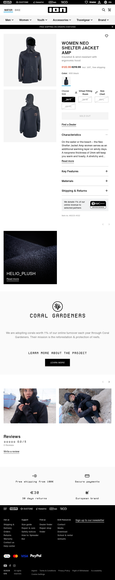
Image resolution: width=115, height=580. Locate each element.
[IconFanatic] (38, 2)
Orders (7, 531)
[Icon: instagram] (14, 565)
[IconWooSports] (64, 2)
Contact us (9, 542)
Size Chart (102, 92)
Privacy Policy (64, 570)
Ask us (6, 519)
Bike (17, 10)
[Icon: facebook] (10, 565)
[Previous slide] (103, 224)
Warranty (8, 538)
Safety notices (29, 531)
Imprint (34, 570)
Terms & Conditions (48, 570)
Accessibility (96, 570)
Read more (68, 161)
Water (8, 10)
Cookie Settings (38, 574)
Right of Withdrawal (80, 570)
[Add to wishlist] (106, 36)
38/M (85, 99)
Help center (9, 546)
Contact (61, 524)
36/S (68, 99)
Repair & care (28, 528)
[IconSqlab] (52, 2)
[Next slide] (109, 224)
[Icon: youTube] (5, 565)
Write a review (11, 451)
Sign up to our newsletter (89, 520)
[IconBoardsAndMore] (5, 509)
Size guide (27, 524)
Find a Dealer (69, 124)
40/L (101, 99)
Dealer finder (46, 524)
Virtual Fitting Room (85, 92)
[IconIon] (7, 2)
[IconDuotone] (22, 2)
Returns (7, 535)
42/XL (68, 106)
